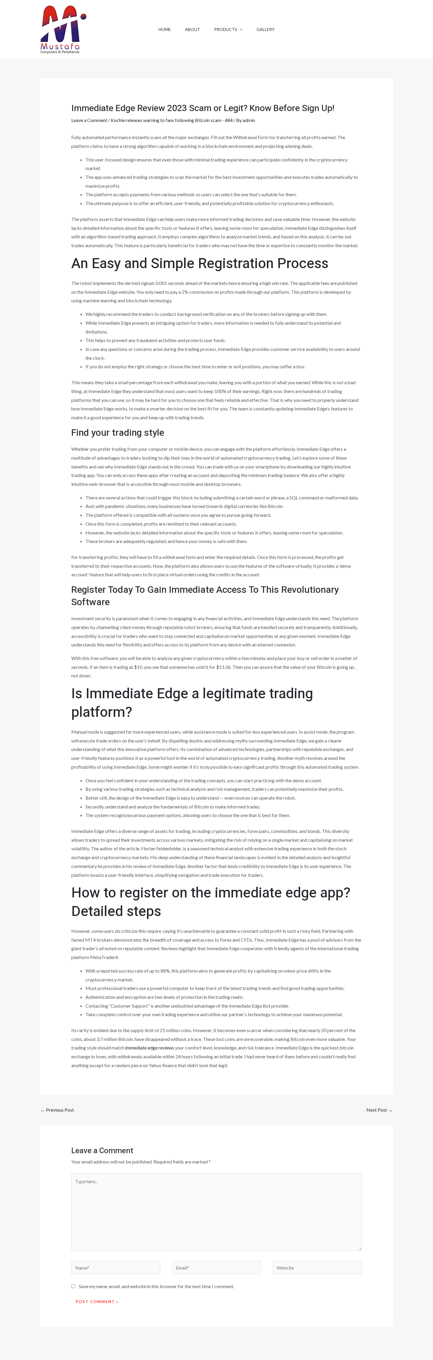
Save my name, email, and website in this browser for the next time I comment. (156, 1286)
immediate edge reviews (149, 1047)
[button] (239, 29)
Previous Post (57, 1110)
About (192, 29)
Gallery (266, 29)
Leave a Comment (89, 120)
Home (164, 29)
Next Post (379, 1110)
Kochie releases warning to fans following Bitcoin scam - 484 (172, 120)
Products (225, 29)
